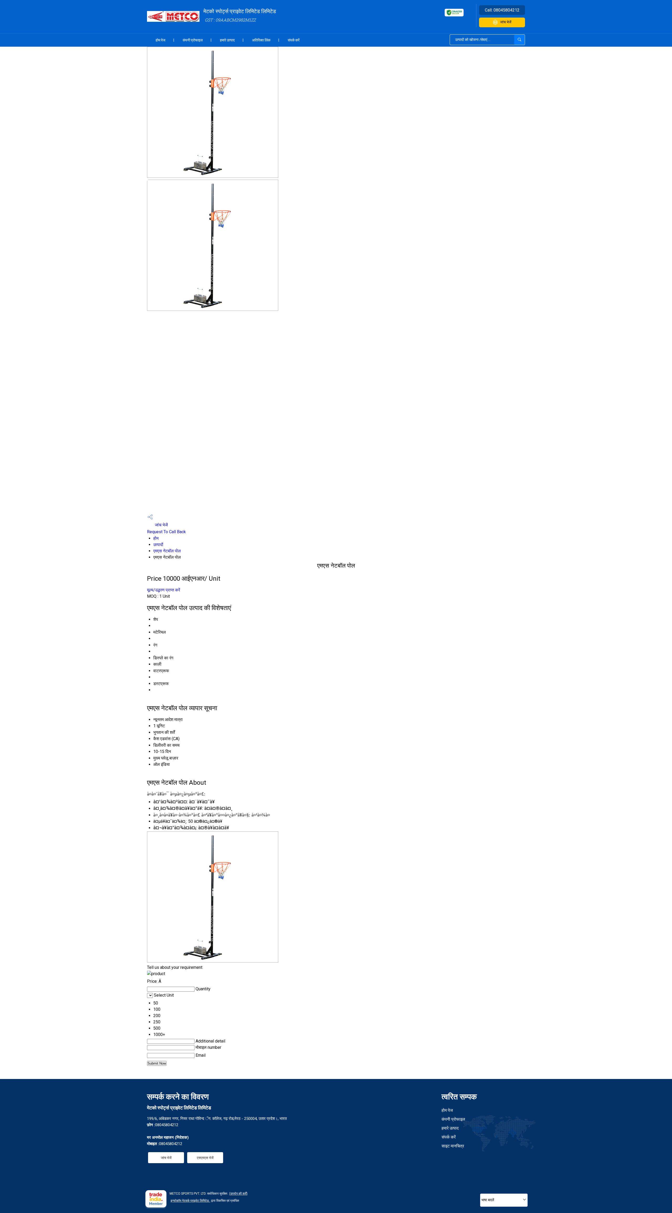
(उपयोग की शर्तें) (238, 1193)
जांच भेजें (505, 22)
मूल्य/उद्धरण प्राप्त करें (163, 589)
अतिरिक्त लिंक (261, 40)
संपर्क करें (294, 40)
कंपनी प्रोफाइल (193, 40)
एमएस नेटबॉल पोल (167, 550)
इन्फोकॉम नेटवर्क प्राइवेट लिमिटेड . (190, 1201)
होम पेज (160, 40)
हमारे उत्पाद (227, 40)
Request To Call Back (166, 531)
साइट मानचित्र (453, 1145)
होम (156, 538)
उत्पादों (158, 544)
